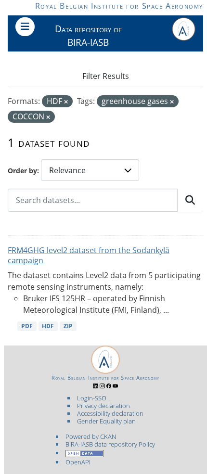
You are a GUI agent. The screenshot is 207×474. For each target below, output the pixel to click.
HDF (48, 326)
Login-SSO (91, 398)
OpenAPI (78, 462)
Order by (22, 170)
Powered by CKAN (90, 436)
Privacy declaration (103, 405)
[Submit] (190, 200)
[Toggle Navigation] (25, 26)
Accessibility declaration (110, 413)
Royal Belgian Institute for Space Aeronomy (119, 5)
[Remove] (66, 101)
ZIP (68, 326)
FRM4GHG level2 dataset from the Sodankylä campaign (88, 255)
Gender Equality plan (106, 421)
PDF (27, 326)
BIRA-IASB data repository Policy (110, 444)
